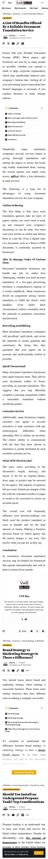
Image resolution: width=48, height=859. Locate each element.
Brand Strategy (13, 714)
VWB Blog (12, 35)
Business (7, 18)
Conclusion (12, 139)
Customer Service (15, 131)
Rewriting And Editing (16, 122)
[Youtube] (26, 619)
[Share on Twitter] (8, 43)
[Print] (22, 43)
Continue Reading (24, 772)
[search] (36, 2)
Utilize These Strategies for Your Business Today (22, 730)
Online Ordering (14, 114)
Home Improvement (11, 789)
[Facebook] (22, 619)
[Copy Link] (18, 43)
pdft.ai (15, 176)
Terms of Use (23, 854)
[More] (27, 670)
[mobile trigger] (5, 2)
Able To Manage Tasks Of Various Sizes (23, 118)
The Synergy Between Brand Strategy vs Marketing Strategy (22, 723)
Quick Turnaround (15, 126)
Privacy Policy (9, 854)
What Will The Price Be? (17, 135)
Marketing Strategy (15, 718)
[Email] (13, 43)
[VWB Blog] (24, 2)
